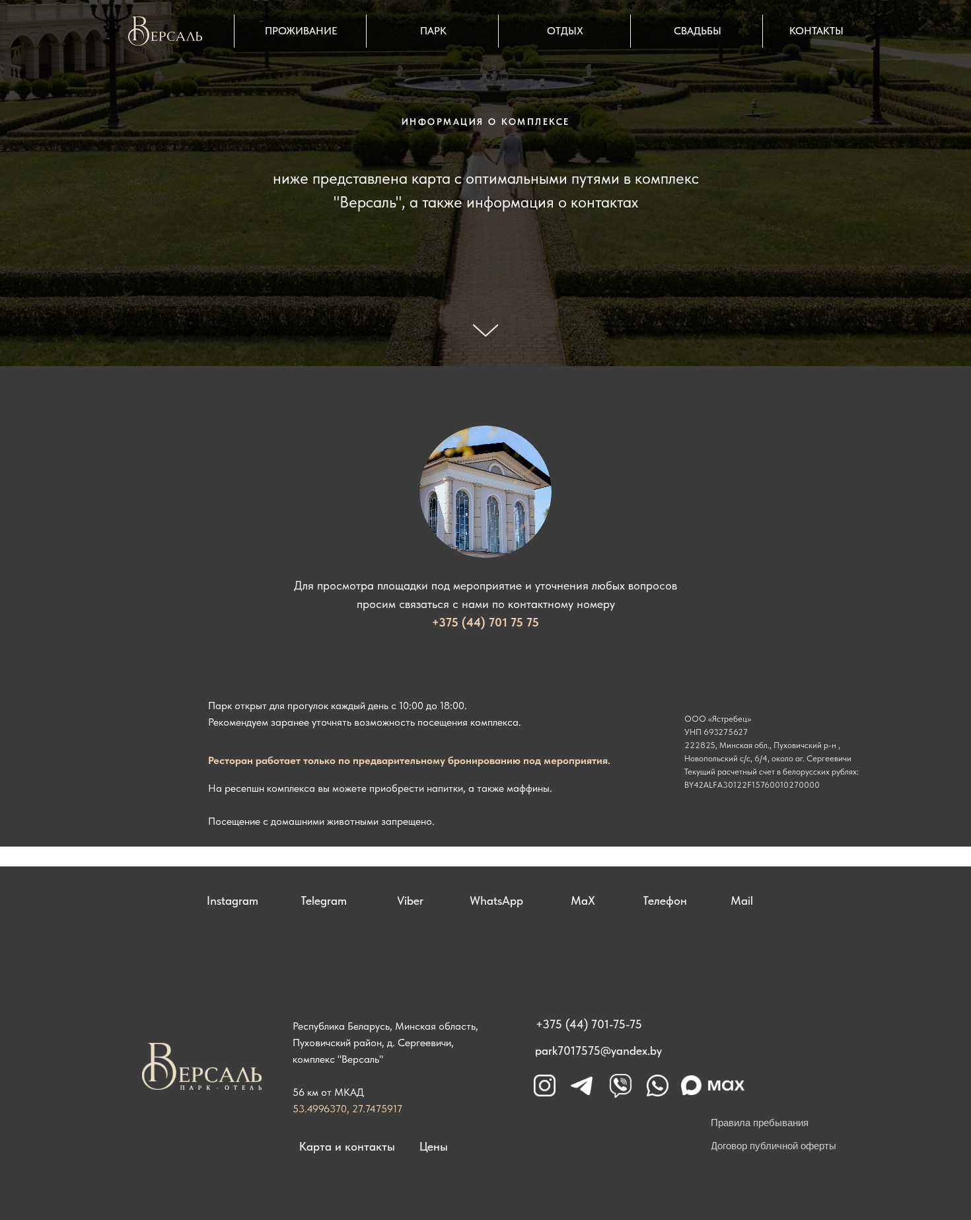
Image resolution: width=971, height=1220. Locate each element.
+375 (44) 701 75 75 (485, 622)
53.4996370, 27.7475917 (347, 1108)
